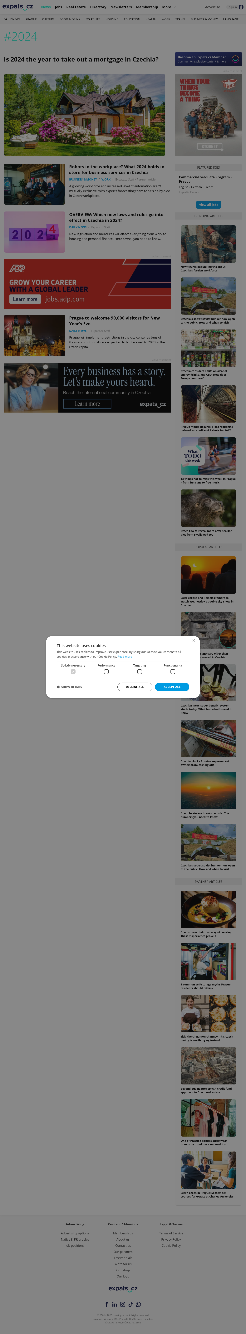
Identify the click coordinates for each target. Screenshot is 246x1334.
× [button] (193, 640)
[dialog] (123, 667)
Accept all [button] (172, 687)
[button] (69, 687)
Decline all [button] (135, 687)
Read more (125, 656)
